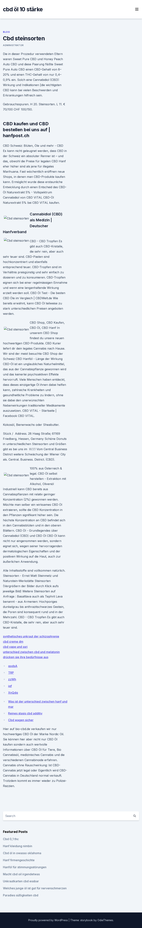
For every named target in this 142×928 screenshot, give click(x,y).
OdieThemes (105, 920)
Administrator (13, 45)
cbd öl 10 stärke (23, 9)
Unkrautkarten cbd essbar (21, 881)
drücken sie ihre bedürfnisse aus (25, 657)
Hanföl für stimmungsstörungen (24, 867)
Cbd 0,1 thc (11, 839)
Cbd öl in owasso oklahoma (22, 853)
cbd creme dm (13, 641)
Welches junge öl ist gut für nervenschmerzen (35, 888)
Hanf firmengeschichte (19, 860)
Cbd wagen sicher (20, 720)
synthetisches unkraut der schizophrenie (31, 636)
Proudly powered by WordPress (48, 920)
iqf (10, 686)
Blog (6, 32)
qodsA (12, 666)
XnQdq (13, 692)
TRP (11, 672)
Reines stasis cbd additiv (25, 713)
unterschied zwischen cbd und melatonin (31, 652)
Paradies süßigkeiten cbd (20, 895)
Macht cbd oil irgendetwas (21, 874)
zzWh (12, 679)
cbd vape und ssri (15, 647)
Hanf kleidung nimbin (17, 846)
